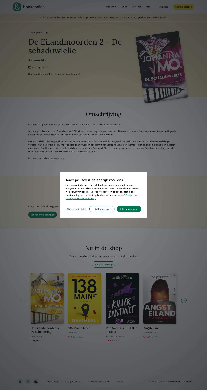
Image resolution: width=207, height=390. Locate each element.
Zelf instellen (102, 209)
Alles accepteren (129, 209)
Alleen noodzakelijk (76, 209)
